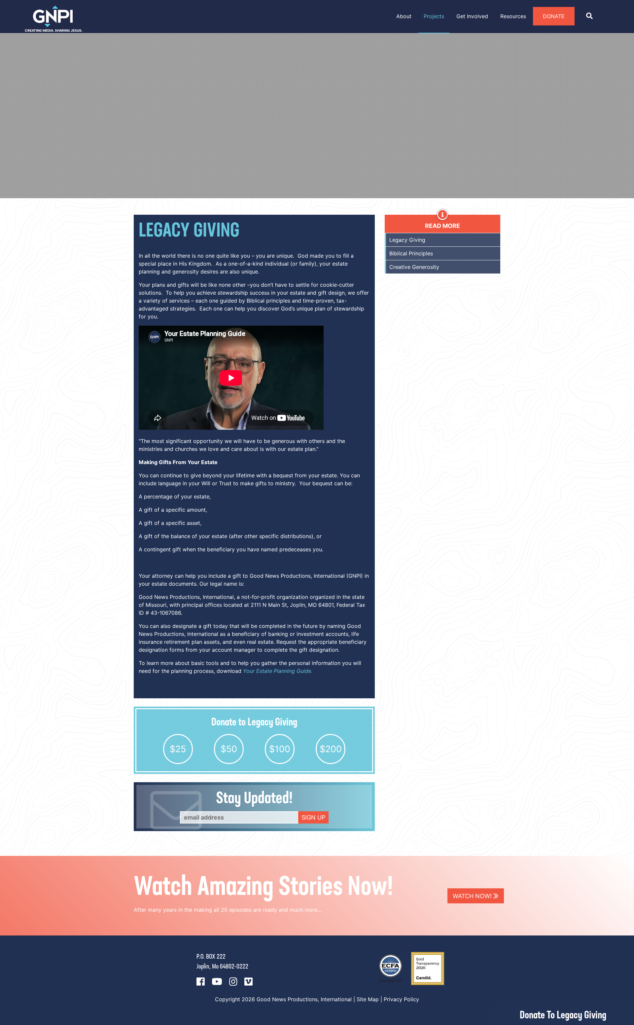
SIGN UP (313, 817)
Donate (554, 16)
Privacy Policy (401, 999)
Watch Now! (473, 895)
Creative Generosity (414, 267)
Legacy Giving (407, 240)
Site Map (368, 999)
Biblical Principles (411, 253)
